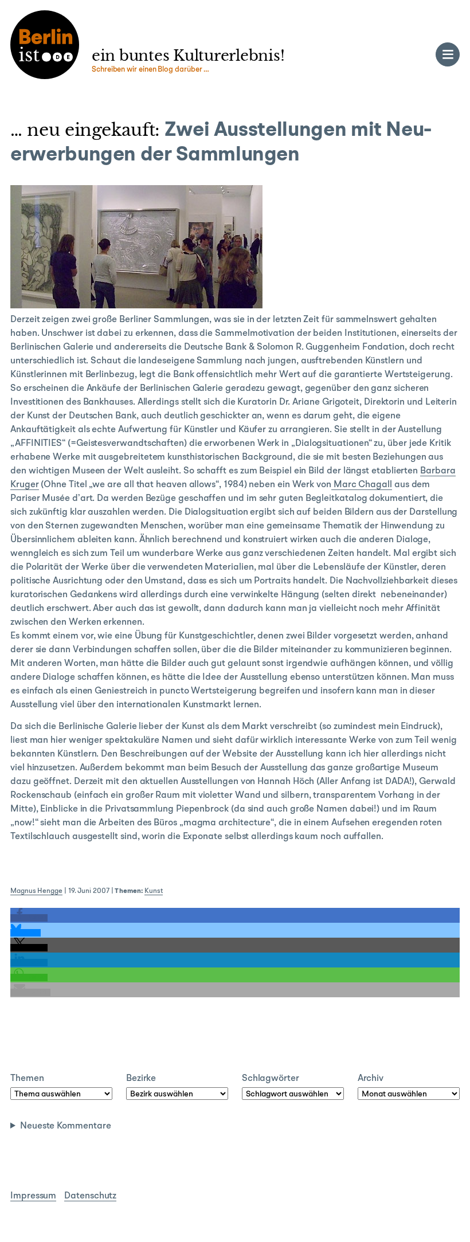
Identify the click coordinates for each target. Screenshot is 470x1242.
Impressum (33, 1196)
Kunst (153, 891)
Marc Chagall (361, 484)
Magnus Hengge (36, 891)
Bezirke (141, 1078)
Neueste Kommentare (65, 1126)
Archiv (371, 1078)
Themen (27, 1078)
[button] (29, 918)
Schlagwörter (270, 1078)
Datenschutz (90, 1196)
